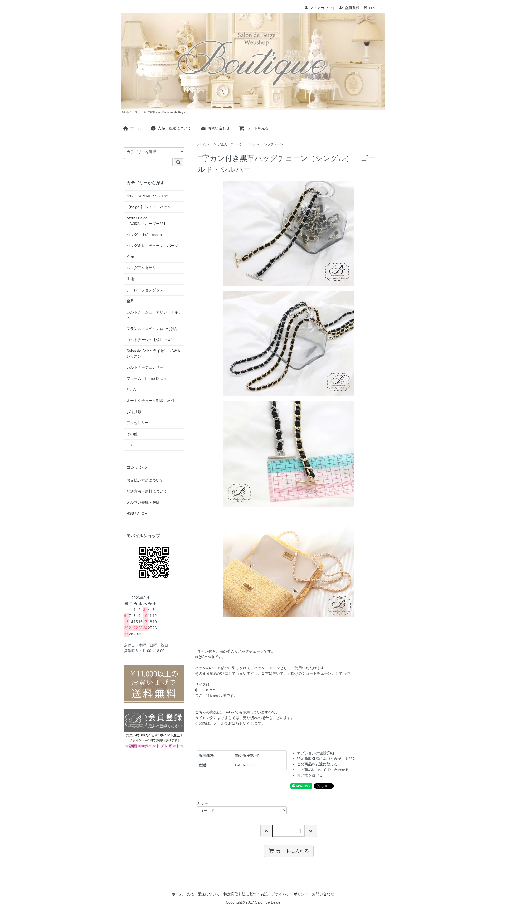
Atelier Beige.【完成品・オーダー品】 (146, 221)
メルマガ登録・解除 (143, 502)
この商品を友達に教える (317, 764)
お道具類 (133, 412)
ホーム (135, 128)
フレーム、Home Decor (146, 378)
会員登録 (352, 8)
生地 (130, 279)
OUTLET (133, 445)
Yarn (130, 257)
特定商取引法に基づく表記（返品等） (328, 758)
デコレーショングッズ (144, 290)
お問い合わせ (219, 128)
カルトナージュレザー (144, 367)
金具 (130, 301)
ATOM (142, 513)
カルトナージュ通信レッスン (150, 340)
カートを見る (257, 128)
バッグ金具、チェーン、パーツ (233, 144)
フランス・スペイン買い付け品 (152, 329)
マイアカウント (322, 8)
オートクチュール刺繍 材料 (150, 401)
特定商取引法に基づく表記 (245, 894)
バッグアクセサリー (143, 268)
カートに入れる (292, 850)
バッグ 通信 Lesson (144, 234)
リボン (132, 389)
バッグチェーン (272, 144)
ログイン (376, 8)
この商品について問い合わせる (323, 770)
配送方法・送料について (146, 491)
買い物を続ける (310, 775)
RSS (130, 513)
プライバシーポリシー (289, 894)
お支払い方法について (144, 480)
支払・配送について (174, 128)
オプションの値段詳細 (315, 753)
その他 (132, 434)
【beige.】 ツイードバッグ (148, 207)
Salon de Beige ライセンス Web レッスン (153, 353)
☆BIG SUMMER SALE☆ (147, 196)
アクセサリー (137, 423)
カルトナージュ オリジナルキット (154, 315)
